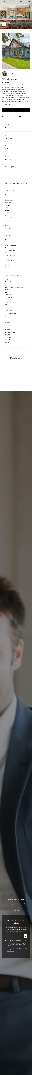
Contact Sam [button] (16, 910)
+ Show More (7, 104)
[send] (25, 936)
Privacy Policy (10, 951)
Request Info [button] (16, 110)
